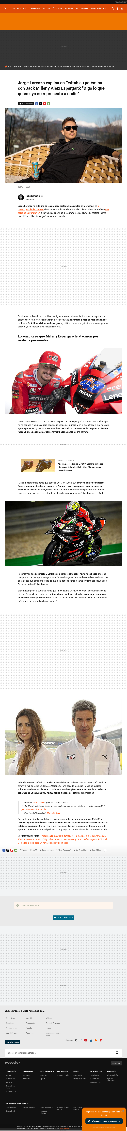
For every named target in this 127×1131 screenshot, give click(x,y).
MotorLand (110, 66)
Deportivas (34, 8)
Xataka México (11, 1107)
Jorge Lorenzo (48, 850)
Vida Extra (26, 1079)
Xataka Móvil (10, 1079)
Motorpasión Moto (79, 1079)
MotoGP (69, 8)
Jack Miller (96, 850)
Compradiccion (95, 1082)
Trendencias (94, 1075)
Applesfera (9, 1082)
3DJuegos (26, 1075)
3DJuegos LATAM (29, 1107)
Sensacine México (46, 1107)
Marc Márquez (98, 8)
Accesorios (82, 8)
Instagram (122, 8)
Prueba (92, 66)
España (43, 66)
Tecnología (30, 1023)
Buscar (117, 1053)
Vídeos (49, 1018)
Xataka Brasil (10, 1111)
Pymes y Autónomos (111, 1080)
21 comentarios (27, 104)
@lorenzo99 (38, 802)
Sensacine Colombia (43, 1112)
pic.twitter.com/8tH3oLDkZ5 (34, 809)
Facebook (117, 8)
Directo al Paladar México (63, 1108)
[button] (34, 196)
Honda (48, 1028)
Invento (26, 66)
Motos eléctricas (52, 8)
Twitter (113, 8)
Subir (114, 1063)
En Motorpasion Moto (66, 461)
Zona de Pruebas (17, 8)
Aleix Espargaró (64, 850)
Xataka (8, 1075)
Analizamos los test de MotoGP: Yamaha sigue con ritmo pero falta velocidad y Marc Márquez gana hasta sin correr (80, 467)
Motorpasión (77, 1075)
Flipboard (44, 103)
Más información (66, 1128)
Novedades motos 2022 (53, 1034)
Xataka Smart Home (10, 1087)
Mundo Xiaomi (11, 1091)
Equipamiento (11, 1028)
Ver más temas (12, 1042)
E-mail (48, 103)
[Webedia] (121, 1)
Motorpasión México (77, 1108)
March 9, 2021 (53, 812)
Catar (84, 66)
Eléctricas (30, 1033)
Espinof (42, 1079)
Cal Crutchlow (81, 850)
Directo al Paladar (63, 1075)
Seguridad (10, 1023)
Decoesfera (94, 1079)
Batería (100, 66)
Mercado (75, 66)
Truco (35, 66)
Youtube (86, 1040)
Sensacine (43, 1075)
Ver (64, 918)
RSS (96, 1040)
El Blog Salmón (112, 1075)
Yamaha (29, 1028)
